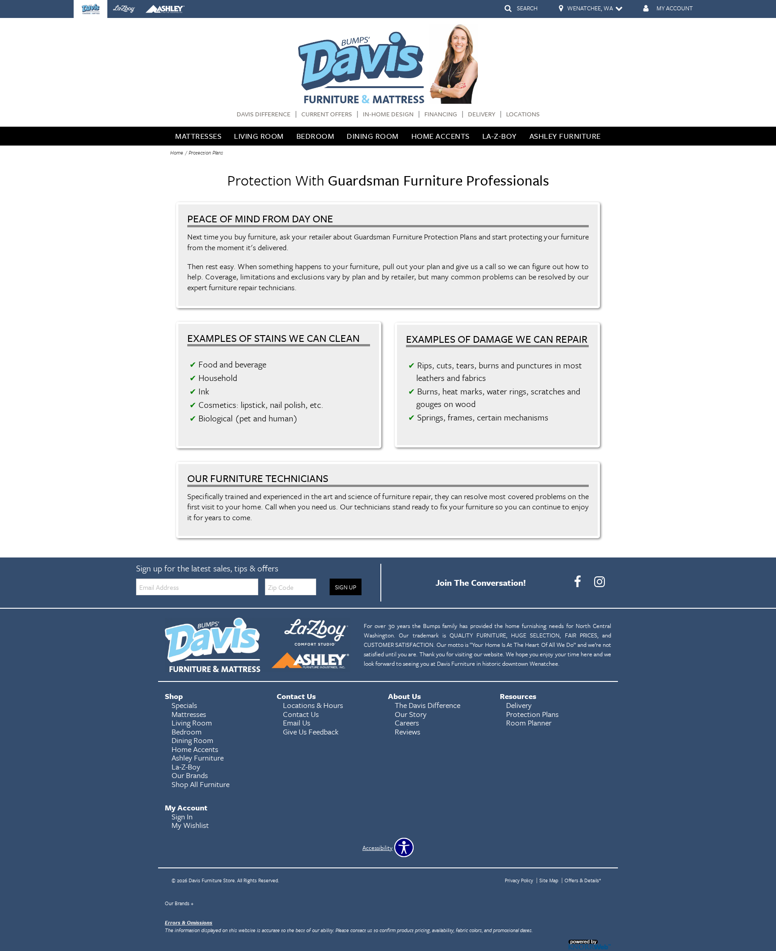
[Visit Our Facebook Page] (578, 581)
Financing (440, 114)
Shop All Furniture (200, 784)
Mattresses (198, 136)
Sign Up (345, 587)
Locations (523, 114)
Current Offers (326, 114)
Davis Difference (264, 114)
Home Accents (440, 136)
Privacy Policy (519, 880)
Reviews (407, 731)
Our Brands (179, 903)
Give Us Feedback (311, 731)
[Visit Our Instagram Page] (599, 581)
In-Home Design (388, 114)
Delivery (481, 114)
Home (176, 152)
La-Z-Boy (499, 136)
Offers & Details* (582, 880)
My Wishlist (190, 825)
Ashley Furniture (565, 136)
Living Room (259, 136)
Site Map (548, 880)
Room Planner (528, 722)
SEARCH (527, 8)
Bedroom (315, 136)
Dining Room (373, 136)
